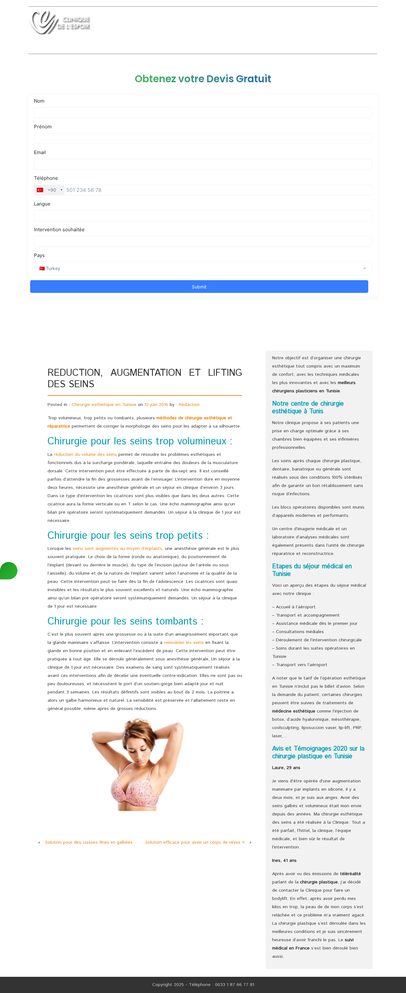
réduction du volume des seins (85, 454)
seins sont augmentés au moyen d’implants (117, 548)
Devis (350, 23)
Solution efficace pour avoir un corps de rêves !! (195, 842)
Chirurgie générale (249, 23)
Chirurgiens (297, 23)
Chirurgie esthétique (188, 23)
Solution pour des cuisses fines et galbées (89, 842)
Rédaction (189, 405)
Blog (371, 23)
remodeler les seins (184, 642)
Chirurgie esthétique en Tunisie (104, 405)
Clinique (143, 23)
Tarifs (328, 23)
